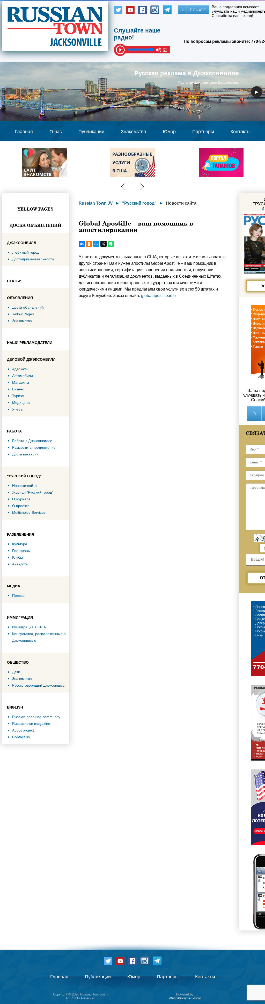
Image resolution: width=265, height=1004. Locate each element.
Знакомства (133, 131)
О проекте (21, 506)
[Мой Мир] (96, 244)
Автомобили (22, 376)
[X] (103, 244)
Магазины (20, 382)
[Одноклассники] (89, 244)
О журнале (21, 499)
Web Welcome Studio (185, 998)
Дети (16, 672)
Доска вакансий (25, 454)
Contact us (21, 737)
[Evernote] (111, 244)
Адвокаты (20, 369)
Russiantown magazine (31, 723)
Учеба (17, 409)
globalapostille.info (158, 295)
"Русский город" (139, 203)
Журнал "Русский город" (32, 492)
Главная (24, 131)
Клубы (17, 557)
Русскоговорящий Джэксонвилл (38, 685)
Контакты (241, 131)
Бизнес (18, 389)
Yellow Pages (35, 209)
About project (23, 730)
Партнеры (203, 131)
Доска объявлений (35, 225)
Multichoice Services (29, 512)
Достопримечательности (33, 259)
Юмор (169, 131)
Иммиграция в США (29, 627)
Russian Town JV (96, 203)
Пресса (18, 595)
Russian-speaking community (36, 717)
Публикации (91, 131)
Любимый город (25, 252)
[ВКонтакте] (82, 244)
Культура (19, 544)
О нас (55, 131)
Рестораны (21, 551)
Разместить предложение (34, 447)
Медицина (21, 402)
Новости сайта (24, 486)
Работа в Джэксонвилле (32, 441)
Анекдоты (20, 564)
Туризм (18, 396)
